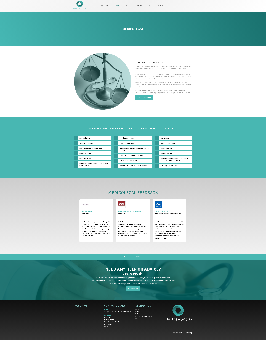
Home (101, 6)
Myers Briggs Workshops (134, 6)
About (108, 6)
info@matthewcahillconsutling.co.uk (162, 280)
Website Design (177, 333)
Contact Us (162, 6)
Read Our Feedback (144, 97)
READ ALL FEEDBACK (133, 256)
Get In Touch (133, 289)
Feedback (150, 6)
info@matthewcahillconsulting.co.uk (117, 312)
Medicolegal (117, 6)
